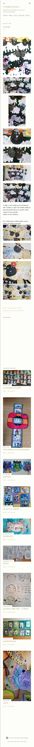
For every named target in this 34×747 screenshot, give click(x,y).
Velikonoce (21, 310)
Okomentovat (11, 391)
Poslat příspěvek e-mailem (14, 308)
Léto (15, 15)
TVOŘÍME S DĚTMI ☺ (11, 7)
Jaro (10, 15)
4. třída (13, 310)
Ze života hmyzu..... (12, 509)
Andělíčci (8, 536)
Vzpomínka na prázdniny (16, 449)
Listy (5, 703)
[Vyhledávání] (30, 3)
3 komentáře (10, 706)
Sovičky (7, 476)
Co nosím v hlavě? (12, 388)
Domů (5, 15)
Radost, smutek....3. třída (16, 609)
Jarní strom (9, 641)
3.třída (8, 310)
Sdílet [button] (4, 308)
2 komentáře (10, 453)
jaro (16, 310)
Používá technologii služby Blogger (18, 738)
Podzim (21, 15)
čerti (6, 563)
